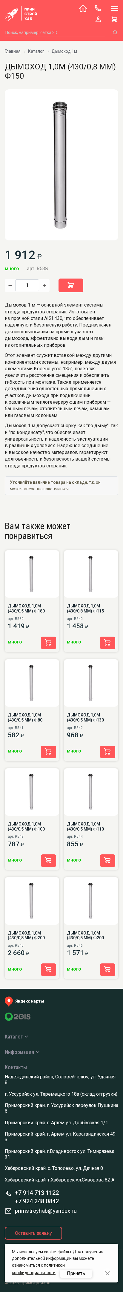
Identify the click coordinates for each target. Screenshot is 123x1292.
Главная (13, 51)
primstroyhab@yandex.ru (46, 1211)
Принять (76, 1273)
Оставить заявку (33, 1233)
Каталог (36, 51)
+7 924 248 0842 (37, 1201)
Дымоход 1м (64, 51)
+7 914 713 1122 (37, 1192)
